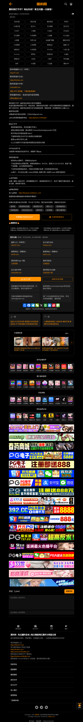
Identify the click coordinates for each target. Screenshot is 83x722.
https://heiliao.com (16, 80)
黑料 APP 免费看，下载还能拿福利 (22, 91)
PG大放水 (66, 35)
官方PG (33, 26)
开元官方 (66, 31)
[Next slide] (71, 342)
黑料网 (13, 206)
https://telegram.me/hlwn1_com (30, 193)
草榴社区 (17, 59)
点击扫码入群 (48, 273)
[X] (41, 305)
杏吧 (16, 63)
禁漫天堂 (50, 54)
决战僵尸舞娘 (50, 40)
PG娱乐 (49, 31)
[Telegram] (33, 305)
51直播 (50, 35)
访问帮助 (49, 210)
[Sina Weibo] (54, 305)
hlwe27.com (14, 73)
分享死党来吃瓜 (58, 217)
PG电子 (16, 31)
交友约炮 (17, 22)
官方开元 (66, 26)
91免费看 (17, 45)
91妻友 (66, 54)
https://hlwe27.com (17, 645)
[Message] (58, 305)
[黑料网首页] (41, 4)
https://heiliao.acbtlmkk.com (20, 656)
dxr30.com (15, 254)
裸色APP (66, 63)
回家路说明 (14, 210)
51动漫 (50, 63)
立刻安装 (14, 263)
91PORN (50, 49)
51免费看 (33, 45)
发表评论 (69, 591)
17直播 (33, 31)
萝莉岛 (33, 54)
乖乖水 (66, 22)
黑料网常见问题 (24, 206)
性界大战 (33, 40)
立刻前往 (46, 263)
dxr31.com (47, 254)
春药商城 (50, 22)
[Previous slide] (11, 342)
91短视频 (33, 49)
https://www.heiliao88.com (20, 652)
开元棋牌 (50, 26)
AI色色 (33, 59)
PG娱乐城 (17, 26)
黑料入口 (49, 206)
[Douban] (45, 305)
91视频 (33, 63)
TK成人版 (66, 49)
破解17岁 (66, 45)
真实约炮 (33, 22)
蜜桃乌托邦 (66, 40)
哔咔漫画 (66, 59)
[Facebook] (29, 305)
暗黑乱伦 (50, 45)
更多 (66, 333)
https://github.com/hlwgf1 (38, 118)
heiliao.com (47, 245)
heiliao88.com (15, 87)
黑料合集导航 (60, 210)
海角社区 (17, 49)
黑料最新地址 (60, 206)
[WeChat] (37, 305)
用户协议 (31, 721)
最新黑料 (12, 17)
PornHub (17, 54)
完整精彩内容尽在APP (24, 217)
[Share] (25, 305)
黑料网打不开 (38, 206)
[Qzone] (49, 305)
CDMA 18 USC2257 (48, 721)
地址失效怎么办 (27, 210)
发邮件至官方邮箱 (57, 279)
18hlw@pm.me (16, 98)
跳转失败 (39, 210)
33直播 (16, 40)
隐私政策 (38, 721)
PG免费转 (33, 35)
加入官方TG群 (25, 279)
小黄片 (50, 59)
